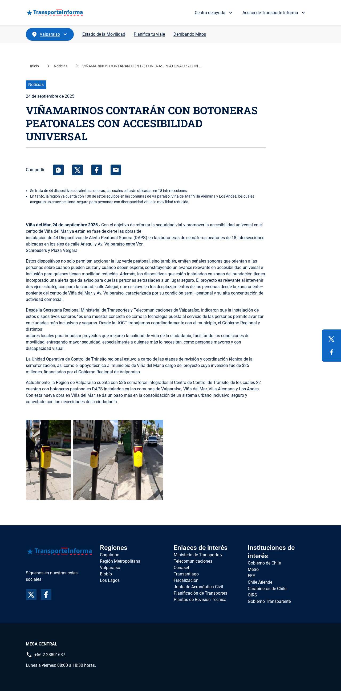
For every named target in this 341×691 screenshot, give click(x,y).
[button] (218, 12)
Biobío (106, 573)
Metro (253, 569)
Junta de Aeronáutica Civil (198, 586)
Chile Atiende (260, 582)
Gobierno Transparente (269, 601)
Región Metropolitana (120, 561)
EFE (251, 575)
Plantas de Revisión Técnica (200, 599)
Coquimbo (109, 554)
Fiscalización (186, 580)
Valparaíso (110, 567)
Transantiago (186, 573)
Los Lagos (110, 580)
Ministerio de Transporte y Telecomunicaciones (198, 558)
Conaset (181, 567)
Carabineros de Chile (267, 588)
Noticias (60, 66)
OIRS (252, 595)
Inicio (34, 66)
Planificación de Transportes (200, 593)
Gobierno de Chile (264, 563)
